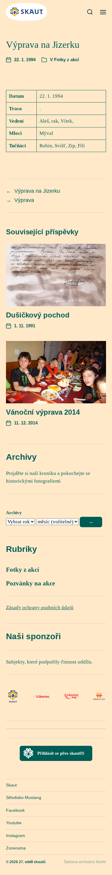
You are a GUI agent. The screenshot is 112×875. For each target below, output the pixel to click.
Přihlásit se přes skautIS (60, 753)
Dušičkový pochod (37, 315)
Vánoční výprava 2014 (43, 412)
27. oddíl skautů (32, 862)
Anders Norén (94, 862)
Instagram (15, 835)
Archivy (14, 512)
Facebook (15, 810)
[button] (90, 12)
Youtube (14, 822)
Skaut (11, 785)
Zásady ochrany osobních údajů (39, 607)
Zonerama (16, 848)
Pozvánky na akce (30, 583)
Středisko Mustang (23, 797)
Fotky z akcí (66, 59)
